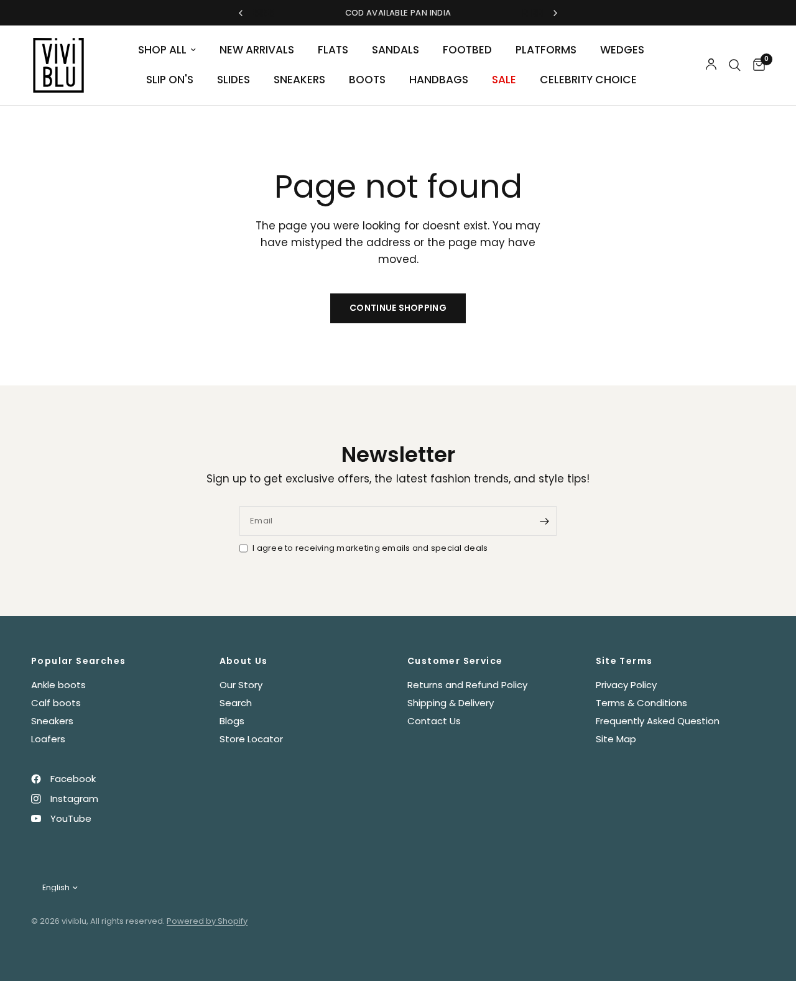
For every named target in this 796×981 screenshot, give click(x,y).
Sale (504, 79)
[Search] (735, 65)
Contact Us (434, 720)
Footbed (467, 49)
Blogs (232, 720)
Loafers (48, 738)
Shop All (162, 49)
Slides (233, 79)
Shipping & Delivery (450, 702)
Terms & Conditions (641, 702)
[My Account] (711, 65)
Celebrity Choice (588, 79)
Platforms (546, 49)
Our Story (241, 684)
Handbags (438, 79)
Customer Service (454, 660)
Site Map (616, 738)
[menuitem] (167, 50)
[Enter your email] (544, 521)
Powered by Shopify (207, 921)
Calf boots (56, 702)
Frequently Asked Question (658, 720)
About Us (244, 660)
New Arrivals (257, 49)
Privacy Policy (626, 684)
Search (236, 702)
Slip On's (169, 79)
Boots (367, 79)
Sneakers (299, 79)
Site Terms (624, 660)
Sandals (395, 49)
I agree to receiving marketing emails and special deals (370, 548)
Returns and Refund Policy (467, 684)
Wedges (622, 49)
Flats (333, 49)
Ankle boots (58, 684)
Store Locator (251, 738)
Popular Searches (78, 660)
